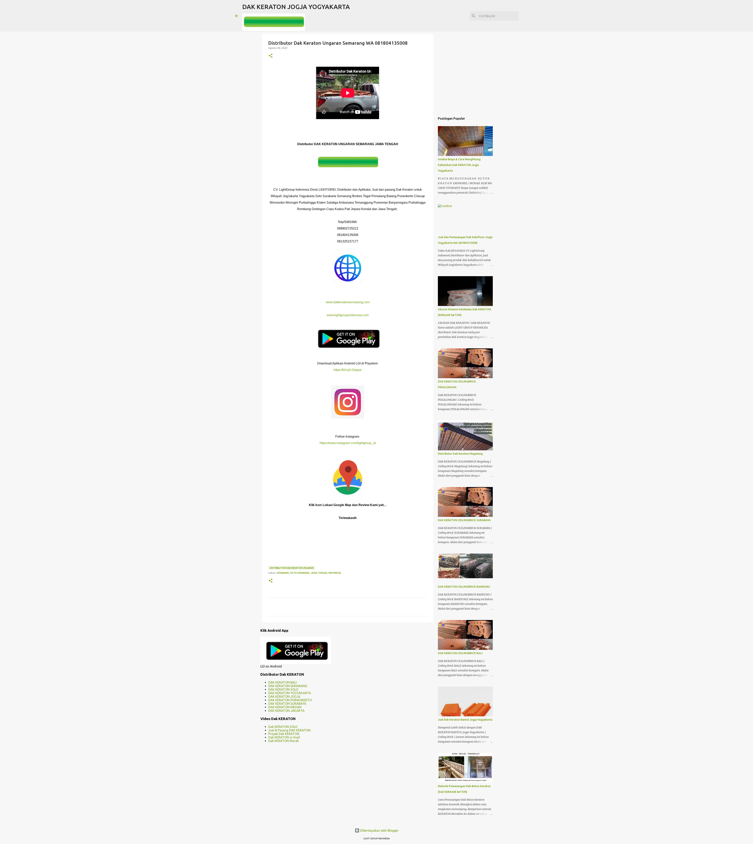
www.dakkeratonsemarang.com (347, 302)
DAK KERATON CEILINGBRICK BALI (460, 653)
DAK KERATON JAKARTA (286, 710)
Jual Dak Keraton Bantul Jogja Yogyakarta (465, 719)
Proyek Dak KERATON (283, 734)
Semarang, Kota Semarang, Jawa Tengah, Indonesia (309, 573)
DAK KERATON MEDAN (284, 707)
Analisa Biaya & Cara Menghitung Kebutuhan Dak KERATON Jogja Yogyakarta (459, 165)
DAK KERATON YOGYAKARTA (289, 693)
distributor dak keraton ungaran (292, 568)
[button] (270, 56)
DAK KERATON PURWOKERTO (290, 700)
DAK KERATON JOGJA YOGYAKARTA (296, 6)
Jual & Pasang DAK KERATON (289, 730)
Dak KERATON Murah (283, 741)
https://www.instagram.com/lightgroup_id (348, 443)
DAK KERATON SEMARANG (287, 686)
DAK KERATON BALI (282, 682)
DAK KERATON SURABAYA (287, 703)
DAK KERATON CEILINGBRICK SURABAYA (464, 520)
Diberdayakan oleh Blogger (378, 830)
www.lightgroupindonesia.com (348, 315)
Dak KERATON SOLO (282, 726)
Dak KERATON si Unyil (284, 737)
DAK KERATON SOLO (283, 689)
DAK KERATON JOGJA (284, 696)
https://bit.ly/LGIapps (348, 369)
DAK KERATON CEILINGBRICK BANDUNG (464, 586)
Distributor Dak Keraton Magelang (460, 453)
